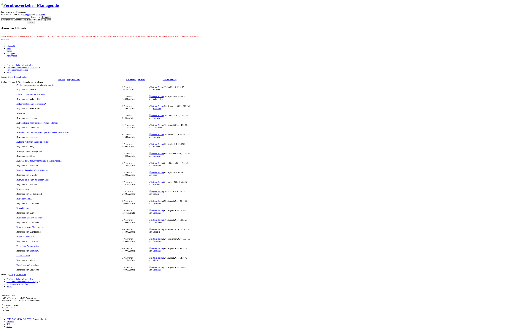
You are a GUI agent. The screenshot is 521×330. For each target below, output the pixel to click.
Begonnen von (73, 79)
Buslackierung (22, 208)
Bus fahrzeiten (22, 189)
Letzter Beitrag (170, 79)
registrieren (40, 14)
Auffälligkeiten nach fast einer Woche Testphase (37, 123)
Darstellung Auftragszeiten (27, 246)
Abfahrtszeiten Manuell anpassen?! (31, 104)
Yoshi (155, 175)
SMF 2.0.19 (12, 319)
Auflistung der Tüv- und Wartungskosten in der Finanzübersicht (43, 132)
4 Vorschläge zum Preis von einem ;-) (32, 94)
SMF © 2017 (25, 319)
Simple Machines (41, 319)
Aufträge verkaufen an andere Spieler (32, 142)
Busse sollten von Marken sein (29, 227)
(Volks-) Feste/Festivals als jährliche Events (34, 85)
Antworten (131, 79)
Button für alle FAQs (25, 237)
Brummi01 (34, 165)
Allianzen (20, 113)
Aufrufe (141, 79)
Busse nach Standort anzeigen (29, 218)
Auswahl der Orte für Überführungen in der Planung (38, 161)
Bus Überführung (23, 199)
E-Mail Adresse (23, 256)
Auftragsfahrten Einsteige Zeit (29, 151)
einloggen (27, 14)
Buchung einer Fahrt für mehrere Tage (32, 180)
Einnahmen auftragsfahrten (27, 265)
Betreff (61, 79)
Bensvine (157, 108)
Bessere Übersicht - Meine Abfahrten (32, 170)
